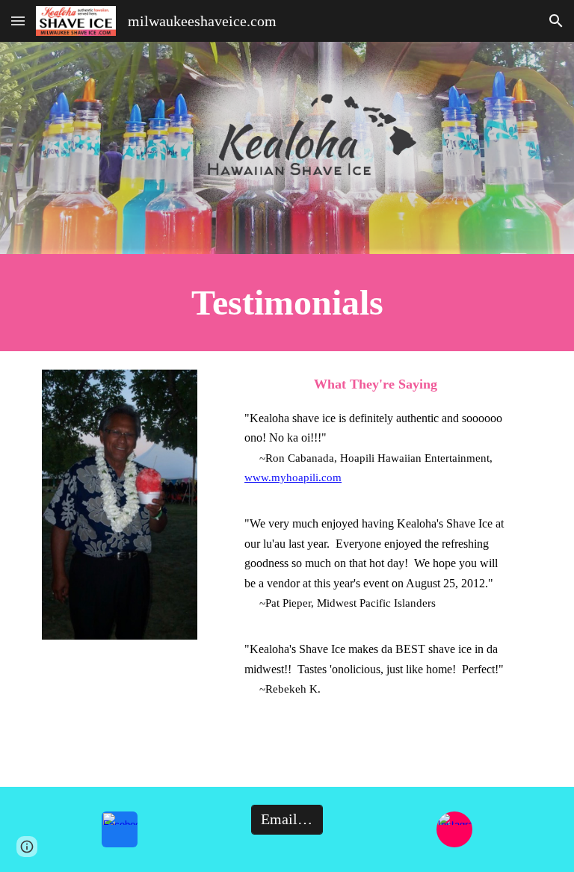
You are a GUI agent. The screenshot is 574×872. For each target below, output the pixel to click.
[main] (286, 302)
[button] (18, 20)
